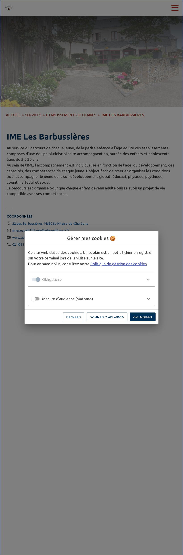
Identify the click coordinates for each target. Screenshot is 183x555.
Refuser (73, 317)
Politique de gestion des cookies (118, 264)
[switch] (33, 299)
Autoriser (142, 317)
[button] (91, 279)
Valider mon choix (107, 317)
